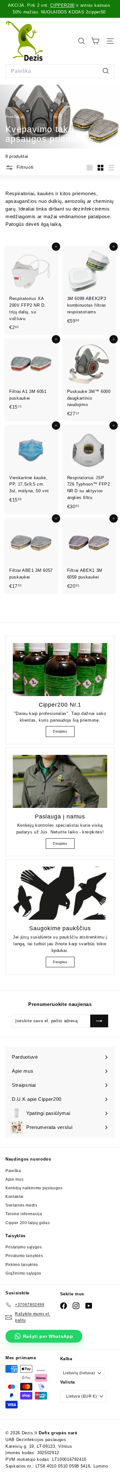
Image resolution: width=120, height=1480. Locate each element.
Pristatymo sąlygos (23, 1247)
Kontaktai (14, 1196)
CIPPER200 (62, 5)
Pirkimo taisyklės (21, 1264)
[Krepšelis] (95, 41)
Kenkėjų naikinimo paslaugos (34, 1188)
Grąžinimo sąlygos (23, 1273)
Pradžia (12, 117)
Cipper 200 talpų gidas (27, 1223)
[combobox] (60, 71)
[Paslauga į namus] (60, 781)
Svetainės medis (21, 1205)
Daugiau (60, 731)
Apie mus (14, 1179)
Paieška (13, 1171)
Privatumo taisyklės (24, 1256)
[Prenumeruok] (99, 1021)
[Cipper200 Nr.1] (60, 669)
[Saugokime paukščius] (60, 893)
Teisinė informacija (23, 1214)
